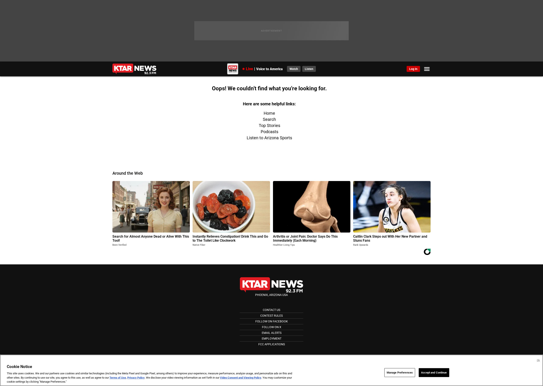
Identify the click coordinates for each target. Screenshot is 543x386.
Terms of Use (117, 377)
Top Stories (269, 125)
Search (269, 119)
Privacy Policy (136, 377)
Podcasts (269, 131)
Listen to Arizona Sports (269, 137)
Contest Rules (271, 315)
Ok (538, 360)
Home (269, 113)
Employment (271, 338)
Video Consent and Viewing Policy (240, 377)
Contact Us (271, 310)
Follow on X (271, 327)
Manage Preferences (400, 372)
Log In (413, 69)
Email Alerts (271, 332)
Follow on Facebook (271, 321)
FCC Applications (271, 344)
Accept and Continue (434, 372)
